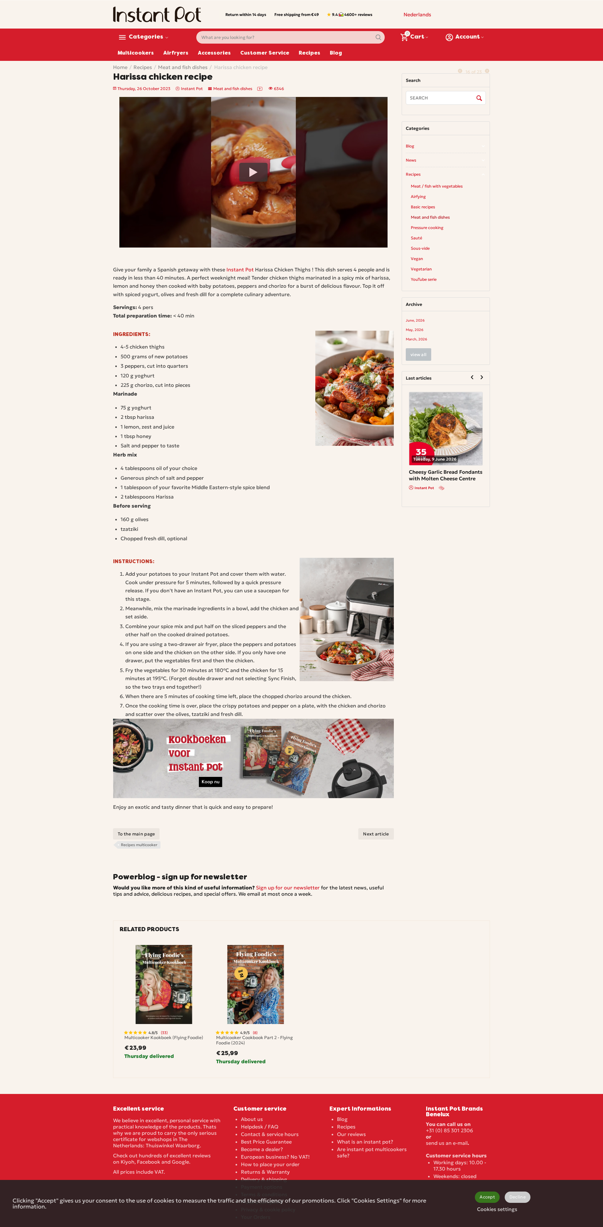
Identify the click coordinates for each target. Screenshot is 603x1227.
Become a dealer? (262, 1149)
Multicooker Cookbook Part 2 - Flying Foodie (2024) (254, 1040)
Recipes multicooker (139, 844)
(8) (255, 1032)
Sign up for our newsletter (288, 887)
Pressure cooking (427, 227)
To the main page (136, 834)
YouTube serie (424, 279)
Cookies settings (497, 1209)
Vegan (417, 258)
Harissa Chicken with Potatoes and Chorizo (435, 475)
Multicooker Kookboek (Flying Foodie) (163, 1037)
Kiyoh (127, 1162)
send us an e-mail (447, 1143)
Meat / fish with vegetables (437, 186)
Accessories (214, 53)
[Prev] (460, 71)
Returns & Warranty (265, 1172)
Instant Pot (240, 269)
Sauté (416, 238)
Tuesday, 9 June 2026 (434, 459)
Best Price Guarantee (266, 1142)
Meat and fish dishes (232, 88)
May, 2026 (414, 330)
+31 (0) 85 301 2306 (449, 1130)
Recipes (309, 53)
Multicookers (136, 53)
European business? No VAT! (275, 1157)
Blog (336, 53)
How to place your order (270, 1164)
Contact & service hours (270, 1134)
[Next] (487, 71)
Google (180, 1162)
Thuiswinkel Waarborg (173, 1145)
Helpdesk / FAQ (259, 1126)
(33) (164, 1032)
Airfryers (175, 53)
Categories (146, 37)
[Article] (442, 488)
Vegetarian (421, 269)
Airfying (418, 196)
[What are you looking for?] (378, 37)
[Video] (260, 88)
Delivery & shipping (264, 1179)
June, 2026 (415, 320)
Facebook (148, 1162)
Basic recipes (423, 207)
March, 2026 (416, 339)
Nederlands (417, 14)
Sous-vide (420, 248)
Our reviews (351, 1134)
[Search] (479, 98)
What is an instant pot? (365, 1142)
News (411, 160)
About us (252, 1119)
